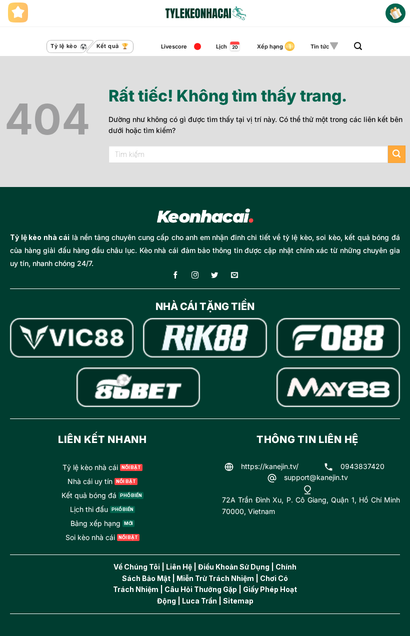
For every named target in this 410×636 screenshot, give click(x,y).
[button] (358, 46)
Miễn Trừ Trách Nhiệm (215, 578)
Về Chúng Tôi (137, 566)
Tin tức (319, 46)
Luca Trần (199, 600)
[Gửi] (397, 154)
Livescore (174, 46)
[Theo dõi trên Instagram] (195, 276)
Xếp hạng (270, 46)
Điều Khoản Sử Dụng (234, 566)
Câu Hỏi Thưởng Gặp (200, 589)
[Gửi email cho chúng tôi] (234, 276)
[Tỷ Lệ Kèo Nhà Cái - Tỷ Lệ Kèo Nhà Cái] (205, 13)
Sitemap (238, 600)
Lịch (221, 46)
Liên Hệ (179, 566)
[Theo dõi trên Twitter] (214, 276)
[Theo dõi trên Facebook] (175, 276)
